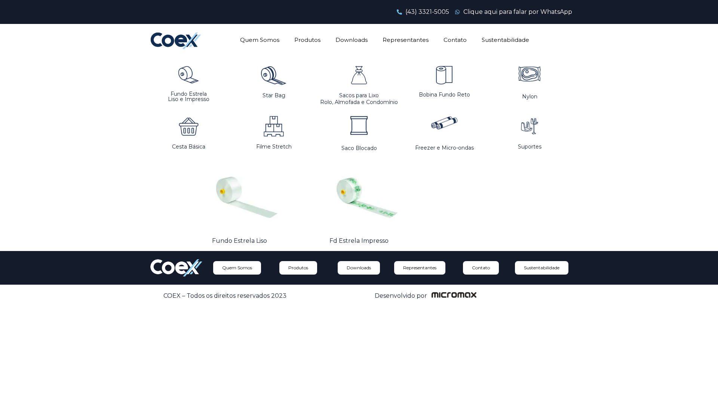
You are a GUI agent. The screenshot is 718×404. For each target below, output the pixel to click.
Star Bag (274, 95)
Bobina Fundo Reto (444, 94)
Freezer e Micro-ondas (444, 147)
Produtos (307, 39)
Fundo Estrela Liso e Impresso (188, 96)
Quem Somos (259, 39)
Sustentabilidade (505, 39)
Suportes (529, 146)
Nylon (529, 96)
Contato (455, 39)
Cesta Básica (188, 146)
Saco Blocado (359, 148)
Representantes (406, 39)
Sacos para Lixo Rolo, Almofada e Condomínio (359, 98)
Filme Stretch (274, 146)
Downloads (351, 39)
